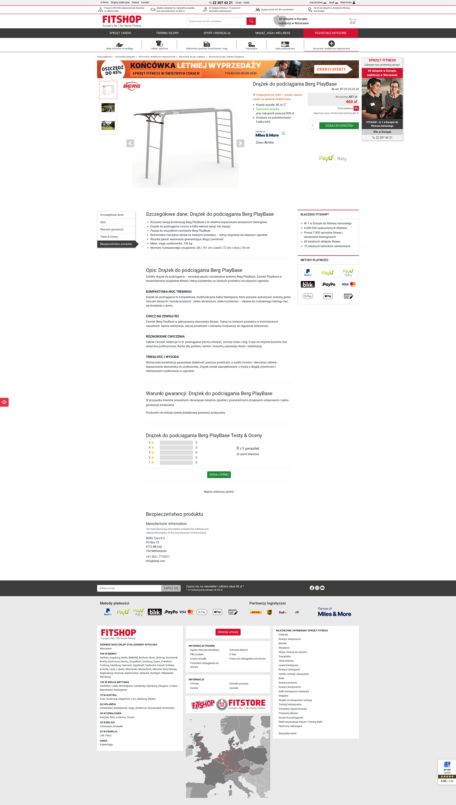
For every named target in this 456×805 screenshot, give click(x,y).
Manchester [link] (106, 689)
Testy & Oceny (109, 236)
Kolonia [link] (104, 669)
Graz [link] (102, 698)
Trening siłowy (167, 33)
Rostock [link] (118, 673)
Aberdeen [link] (105, 685)
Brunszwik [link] (171, 657)
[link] (284, 104)
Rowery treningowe (289, 669)
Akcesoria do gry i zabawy (192, 56)
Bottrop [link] (160, 657)
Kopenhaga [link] (106, 744)
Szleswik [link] (144, 673)
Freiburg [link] (104, 665)
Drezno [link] (124, 661)
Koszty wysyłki (198, 658)
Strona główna (104, 56)
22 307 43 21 (383, 137)
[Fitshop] (122, 21)
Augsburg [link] (114, 657)
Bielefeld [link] (133, 657)
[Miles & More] (334, 611)
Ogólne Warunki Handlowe (204, 650)
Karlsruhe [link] (150, 665)
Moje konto (346, 2)
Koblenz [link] (169, 665)
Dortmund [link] (114, 661)
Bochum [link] (143, 657)
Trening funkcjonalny (290, 704)
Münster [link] (157, 669)
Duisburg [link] (147, 661)
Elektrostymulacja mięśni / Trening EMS (300, 721)
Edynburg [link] (151, 685)
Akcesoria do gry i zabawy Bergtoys (226, 56)
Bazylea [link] (104, 717)
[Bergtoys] (132, 86)
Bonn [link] (152, 657)
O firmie (104, 2)
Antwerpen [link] (106, 726)
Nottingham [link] (120, 689)
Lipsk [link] (112, 669)
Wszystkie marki (287, 733)
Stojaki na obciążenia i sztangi (295, 700)
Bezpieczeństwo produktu (116, 244)
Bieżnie (282, 643)
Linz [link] (133, 698)
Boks (281, 678)
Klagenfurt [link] (124, 698)
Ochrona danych (238, 650)
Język (332, 2)
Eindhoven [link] (141, 708)
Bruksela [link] (118, 726)
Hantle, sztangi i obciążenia (294, 674)
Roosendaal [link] (154, 708)
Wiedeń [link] (152, 698)
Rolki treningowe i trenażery (294, 691)
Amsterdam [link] (106, 708)
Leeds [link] (115, 685)
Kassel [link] (160, 665)
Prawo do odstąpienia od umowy (247, 658)
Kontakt (145, 2)
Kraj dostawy (316, 2)
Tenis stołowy (286, 660)
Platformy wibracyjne (290, 726)
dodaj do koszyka (339, 125)
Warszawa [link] (106, 648)
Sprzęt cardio (120, 33)
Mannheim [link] (131, 669)
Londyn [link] (173, 685)
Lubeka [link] (120, 669)
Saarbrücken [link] (132, 673)
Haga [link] (131, 708)
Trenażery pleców (288, 713)
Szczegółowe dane (112, 215)
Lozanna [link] (121, 717)
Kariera (135, 2)
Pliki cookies (196, 654)
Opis (103, 222)
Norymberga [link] (170, 669)
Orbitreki (283, 634)
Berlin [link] (124, 657)
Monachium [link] (145, 669)
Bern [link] (112, 717)
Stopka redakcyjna (120, 2)
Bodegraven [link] (120, 708)
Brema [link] (103, 661)
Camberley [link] (139, 685)
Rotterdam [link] (168, 708)
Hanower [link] (127, 665)
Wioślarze (284, 647)
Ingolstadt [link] (138, 665)
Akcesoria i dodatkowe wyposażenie (157, 56)
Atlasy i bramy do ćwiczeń (293, 652)
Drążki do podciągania (291, 717)
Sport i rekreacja (217, 33)
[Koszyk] (353, 21)
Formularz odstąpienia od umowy (204, 665)
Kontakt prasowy (238, 683)
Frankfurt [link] (166, 661)
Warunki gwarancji (111, 229)
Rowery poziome (288, 682)
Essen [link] (157, 661)
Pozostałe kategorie (330, 33)
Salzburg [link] (142, 698)
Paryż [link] (108, 735)
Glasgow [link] (163, 685)
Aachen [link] (104, 657)
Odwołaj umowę (228, 632)
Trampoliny (285, 656)
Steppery (283, 695)
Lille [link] (102, 735)
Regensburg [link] (106, 673)
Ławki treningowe (288, 665)
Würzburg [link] (105, 676)
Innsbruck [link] (111, 698)
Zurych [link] (130, 717)
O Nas (232, 654)
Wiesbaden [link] (167, 673)
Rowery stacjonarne (290, 639)
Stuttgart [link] (155, 673)
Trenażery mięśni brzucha (293, 708)
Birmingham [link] (126, 685)
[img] (283, 133)
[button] (108, 90)
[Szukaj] (251, 21)
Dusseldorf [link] (135, 661)
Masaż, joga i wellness (272, 33)
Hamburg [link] (115, 665)
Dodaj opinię (219, 474)
